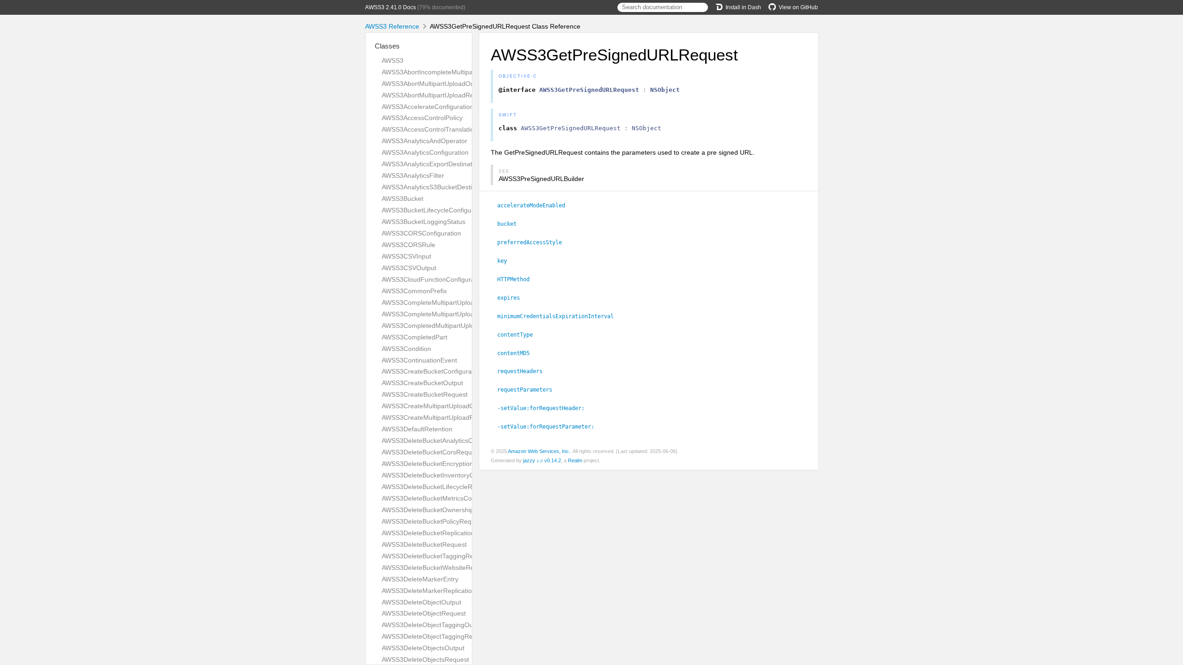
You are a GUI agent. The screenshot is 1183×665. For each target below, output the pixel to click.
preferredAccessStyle (533, 242)
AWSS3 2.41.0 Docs (390, 7)
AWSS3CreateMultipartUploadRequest (438, 417)
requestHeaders (524, 371)
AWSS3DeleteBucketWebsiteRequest (436, 567)
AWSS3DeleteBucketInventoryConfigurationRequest (457, 475)
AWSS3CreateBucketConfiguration (432, 371)
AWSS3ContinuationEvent (419, 360)
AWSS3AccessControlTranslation (430, 129)
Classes (387, 46)
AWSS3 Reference (392, 26)
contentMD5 (517, 353)
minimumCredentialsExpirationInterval (559, 316)
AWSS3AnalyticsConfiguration (425, 152)
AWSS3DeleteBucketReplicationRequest (440, 533)
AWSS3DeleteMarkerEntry (420, 579)
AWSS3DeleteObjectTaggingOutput (433, 625)
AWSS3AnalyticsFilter (413, 175)
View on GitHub (798, 7)
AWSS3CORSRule (408, 244)
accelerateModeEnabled (535, 205)
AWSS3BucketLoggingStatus (423, 221)
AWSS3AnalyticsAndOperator (424, 141)
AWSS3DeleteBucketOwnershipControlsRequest (452, 510)
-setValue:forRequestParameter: (549, 426)
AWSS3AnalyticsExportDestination (431, 164)
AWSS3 (392, 60)
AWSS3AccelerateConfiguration (428, 106)
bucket (511, 224)
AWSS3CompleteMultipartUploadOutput (440, 302)
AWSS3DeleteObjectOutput (421, 602)
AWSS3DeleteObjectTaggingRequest (435, 636)
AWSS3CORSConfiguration (421, 233)
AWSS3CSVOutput (409, 268)
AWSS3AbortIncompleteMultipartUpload (440, 72)
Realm (575, 460)
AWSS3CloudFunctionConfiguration (433, 279)
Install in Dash (743, 7)
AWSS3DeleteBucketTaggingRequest (436, 556)
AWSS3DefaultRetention (417, 429)
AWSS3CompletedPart (414, 337)
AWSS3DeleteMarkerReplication (429, 590)
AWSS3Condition (406, 348)
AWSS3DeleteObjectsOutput (423, 648)
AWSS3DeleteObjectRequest (424, 613)
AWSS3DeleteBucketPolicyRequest (433, 521)
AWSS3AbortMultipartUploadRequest (436, 95)
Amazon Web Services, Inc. (539, 451)
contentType (519, 335)
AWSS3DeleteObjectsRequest (425, 659)
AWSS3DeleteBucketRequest (424, 544)
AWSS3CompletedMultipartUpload (432, 325)
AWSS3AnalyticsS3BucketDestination (436, 187)
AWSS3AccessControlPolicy (422, 117)
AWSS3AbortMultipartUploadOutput (433, 83)
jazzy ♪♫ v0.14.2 (542, 460)
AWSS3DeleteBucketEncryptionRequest (440, 463)
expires (512, 298)
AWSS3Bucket (402, 198)
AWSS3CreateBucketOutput (422, 383)
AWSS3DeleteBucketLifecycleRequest (437, 486)
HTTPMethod (517, 279)
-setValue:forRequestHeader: (545, 408)
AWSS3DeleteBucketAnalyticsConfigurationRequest (457, 440)
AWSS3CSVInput (406, 256)
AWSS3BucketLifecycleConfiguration (435, 210)
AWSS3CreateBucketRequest (425, 394)
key (506, 261)
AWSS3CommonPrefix (414, 291)
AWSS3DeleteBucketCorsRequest (431, 452)
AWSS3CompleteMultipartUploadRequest (442, 314)
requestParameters (528, 390)
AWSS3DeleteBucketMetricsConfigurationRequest (454, 498)
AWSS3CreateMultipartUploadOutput (435, 406)
